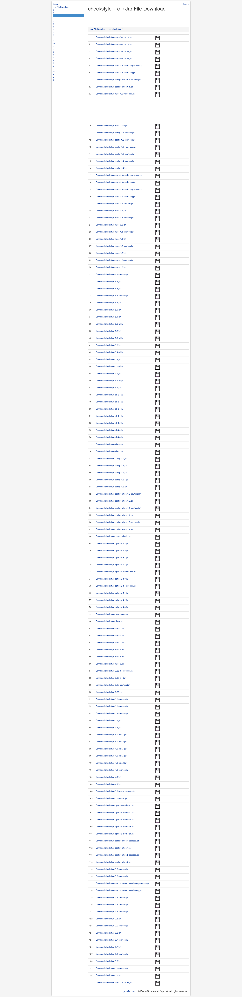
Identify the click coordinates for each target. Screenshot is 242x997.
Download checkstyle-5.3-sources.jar (112, 706)
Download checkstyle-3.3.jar (108, 720)
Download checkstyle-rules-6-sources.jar (114, 58)
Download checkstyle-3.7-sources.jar (112, 939)
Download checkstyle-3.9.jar (108, 975)
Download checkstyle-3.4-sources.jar (112, 904)
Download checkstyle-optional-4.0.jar (112, 578)
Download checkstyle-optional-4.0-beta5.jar (115, 826)
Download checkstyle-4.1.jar (108, 784)
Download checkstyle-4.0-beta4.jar (111, 748)
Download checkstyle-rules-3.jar (110, 642)
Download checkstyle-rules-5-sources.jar (114, 51)
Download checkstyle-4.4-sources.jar (112, 295)
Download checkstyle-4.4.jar (108, 302)
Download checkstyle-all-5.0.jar (109, 444)
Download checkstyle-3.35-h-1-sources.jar (114, 670)
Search (186, 4)
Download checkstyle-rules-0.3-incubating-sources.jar (119, 65)
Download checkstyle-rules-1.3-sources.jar (114, 260)
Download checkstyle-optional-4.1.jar (112, 592)
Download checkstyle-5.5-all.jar (109, 366)
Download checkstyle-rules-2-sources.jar (114, 982)
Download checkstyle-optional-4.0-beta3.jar (115, 812)
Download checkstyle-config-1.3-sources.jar (115, 153)
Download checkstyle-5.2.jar (108, 331)
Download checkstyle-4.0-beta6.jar (111, 762)
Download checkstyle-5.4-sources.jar (112, 713)
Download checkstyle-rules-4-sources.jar (114, 44)
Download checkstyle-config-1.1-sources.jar (115, 132)
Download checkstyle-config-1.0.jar (111, 458)
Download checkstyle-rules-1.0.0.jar (111, 125)
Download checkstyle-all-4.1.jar (109, 416)
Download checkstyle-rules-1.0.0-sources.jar (115, 93)
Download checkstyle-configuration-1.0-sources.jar (118, 493)
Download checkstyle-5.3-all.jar (109, 338)
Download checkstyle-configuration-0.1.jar (114, 86)
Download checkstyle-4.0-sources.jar (112, 769)
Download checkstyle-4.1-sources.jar (112, 274)
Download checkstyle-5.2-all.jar (109, 323)
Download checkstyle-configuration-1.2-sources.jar (118, 522)
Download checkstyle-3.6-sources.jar (112, 925)
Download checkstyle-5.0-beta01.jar (112, 798)
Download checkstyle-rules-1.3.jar (111, 267)
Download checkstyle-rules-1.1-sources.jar (114, 231)
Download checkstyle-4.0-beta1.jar (111, 734)
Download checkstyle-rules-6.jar (110, 663)
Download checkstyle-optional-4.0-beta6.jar (115, 833)
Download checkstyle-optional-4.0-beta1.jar (115, 805)
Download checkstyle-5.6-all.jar (109, 380)
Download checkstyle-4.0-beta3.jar (111, 741)
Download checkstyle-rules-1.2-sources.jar (114, 246)
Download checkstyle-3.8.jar (108, 961)
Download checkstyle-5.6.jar (108, 387)
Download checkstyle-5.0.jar (108, 309)
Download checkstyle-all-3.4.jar (109, 408)
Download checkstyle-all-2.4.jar (109, 394)
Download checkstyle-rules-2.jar (110, 635)
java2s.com (129, 991)
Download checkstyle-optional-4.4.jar (112, 614)
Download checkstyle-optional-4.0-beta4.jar (115, 819)
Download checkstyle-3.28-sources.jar (113, 684)
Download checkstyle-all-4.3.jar (109, 430)
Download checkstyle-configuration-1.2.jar (114, 529)
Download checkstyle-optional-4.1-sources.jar (116, 585)
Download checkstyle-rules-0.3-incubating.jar (116, 72)
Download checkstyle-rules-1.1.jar (111, 238)
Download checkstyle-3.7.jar (108, 946)
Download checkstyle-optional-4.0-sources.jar (116, 571)
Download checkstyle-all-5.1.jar (109, 451)
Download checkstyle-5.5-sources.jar (112, 869)
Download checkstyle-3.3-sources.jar (112, 897)
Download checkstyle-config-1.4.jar (111, 168)
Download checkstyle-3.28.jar (109, 692)
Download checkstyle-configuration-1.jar (113, 847)
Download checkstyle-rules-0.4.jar (111, 210)
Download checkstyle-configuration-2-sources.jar (117, 854)
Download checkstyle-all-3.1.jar (109, 401)
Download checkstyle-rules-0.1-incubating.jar (116, 182)
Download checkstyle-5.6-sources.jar (112, 876)
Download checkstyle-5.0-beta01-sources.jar (115, 791)
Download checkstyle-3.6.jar (108, 932)
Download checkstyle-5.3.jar (108, 345)
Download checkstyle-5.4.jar (108, 359)
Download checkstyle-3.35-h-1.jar (110, 677)
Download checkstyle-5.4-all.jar (109, 352)
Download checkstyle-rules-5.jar (110, 656)
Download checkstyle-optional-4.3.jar (112, 607)
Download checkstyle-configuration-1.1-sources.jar (118, 507)
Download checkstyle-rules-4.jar (110, 649)
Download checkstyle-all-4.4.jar (109, 437)
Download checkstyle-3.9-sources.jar (112, 968)
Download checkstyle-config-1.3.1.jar (112, 479)
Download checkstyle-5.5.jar (108, 373)
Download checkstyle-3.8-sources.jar (112, 953)
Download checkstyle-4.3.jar (108, 288)
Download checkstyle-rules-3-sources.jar (114, 37)
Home (55, 4)
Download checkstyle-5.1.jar (108, 316)
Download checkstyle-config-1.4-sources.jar (115, 161)
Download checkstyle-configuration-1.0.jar (114, 500)
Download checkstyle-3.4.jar (108, 727)
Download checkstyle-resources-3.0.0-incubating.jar (119, 890)
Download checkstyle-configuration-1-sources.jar (117, 840)
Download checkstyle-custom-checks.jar (113, 536)
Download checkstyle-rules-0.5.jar (111, 224)
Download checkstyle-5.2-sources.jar (112, 699)
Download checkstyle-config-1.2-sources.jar (115, 139)
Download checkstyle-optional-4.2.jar (112, 600)
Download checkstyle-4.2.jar (108, 281)
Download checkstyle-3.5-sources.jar (112, 911)
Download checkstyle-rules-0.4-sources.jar (114, 203)
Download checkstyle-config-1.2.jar (111, 472)
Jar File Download (61, 7)
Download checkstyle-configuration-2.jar (113, 862)
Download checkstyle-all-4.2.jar (109, 423)
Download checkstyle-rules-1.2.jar (111, 253)
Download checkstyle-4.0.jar (108, 777)
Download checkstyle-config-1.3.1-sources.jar (116, 146)
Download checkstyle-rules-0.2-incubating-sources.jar (119, 189)
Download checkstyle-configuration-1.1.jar (114, 515)
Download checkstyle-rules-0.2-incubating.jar (116, 196)
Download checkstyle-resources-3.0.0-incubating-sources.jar (122, 883)
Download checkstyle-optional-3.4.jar (112, 557)
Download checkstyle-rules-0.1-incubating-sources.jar (119, 175)
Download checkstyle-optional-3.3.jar (112, 550)
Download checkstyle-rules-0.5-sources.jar (114, 217)
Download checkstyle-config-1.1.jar (111, 465)
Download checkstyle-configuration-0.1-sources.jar (118, 79)
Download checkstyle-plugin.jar (109, 621)
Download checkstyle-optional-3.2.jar (112, 543)
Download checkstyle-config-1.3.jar (111, 486)
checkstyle (116, 29)
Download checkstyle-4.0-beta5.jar (111, 755)
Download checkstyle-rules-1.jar (110, 628)
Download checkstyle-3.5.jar (108, 918)
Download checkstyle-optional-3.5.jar (112, 564)
